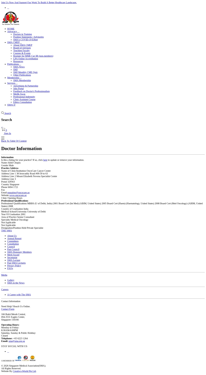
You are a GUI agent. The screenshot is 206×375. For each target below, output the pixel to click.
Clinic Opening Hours (11, 198)
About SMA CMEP (22, 45)
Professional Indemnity (24, 96)
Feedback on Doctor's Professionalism (31, 91)
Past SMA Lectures (16, 263)
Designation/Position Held (13, 228)
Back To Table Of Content (14, 141)
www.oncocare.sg (18, 195)
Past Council (13, 249)
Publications (14, 64)
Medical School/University (14, 211)
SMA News (19, 67)
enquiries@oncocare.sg (18, 192)
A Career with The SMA (19, 294)
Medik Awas (19, 94)
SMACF (11, 105)
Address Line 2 (8, 176)
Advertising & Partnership (25, 86)
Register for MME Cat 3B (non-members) (33, 56)
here (45, 160)
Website (5, 195)
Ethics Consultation (22, 102)
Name (4, 162)
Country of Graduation (12, 209)
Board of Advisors (22, 47)
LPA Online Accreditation (25, 58)
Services (12, 83)
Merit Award (13, 254)
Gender (4, 165)
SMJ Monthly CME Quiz (25, 72)
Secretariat (12, 257)
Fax (3, 190)
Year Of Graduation (10, 214)
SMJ (15, 69)
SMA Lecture (13, 260)
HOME (10, 28)
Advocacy (13, 31)
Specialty (5, 219)
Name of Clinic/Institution (13, 171)
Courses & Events (21, 53)
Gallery (10, 280)
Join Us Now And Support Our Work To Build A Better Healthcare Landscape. (39, 2)
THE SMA (6, 230)
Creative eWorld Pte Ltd (24, 371)
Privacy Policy (14, 265)
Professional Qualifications (14, 203)
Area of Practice (9, 217)
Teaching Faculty (21, 50)
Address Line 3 (8, 179)
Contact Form (7, 309)
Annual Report (14, 238)
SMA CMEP (14, 42)
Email (4, 192)
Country (5, 184)
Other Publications (22, 75)
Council (11, 246)
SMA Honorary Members (19, 252)
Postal (4, 181)
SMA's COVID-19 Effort (25, 39)
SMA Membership (22, 80)
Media (4, 275)
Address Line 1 (8, 173)
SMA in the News (15, 283)
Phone (4, 187)
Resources (18, 61)
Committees (13, 241)
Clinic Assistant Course (24, 99)
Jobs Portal (18, 88)
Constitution (13, 244)
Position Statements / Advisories (28, 37)
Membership (14, 77)
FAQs (10, 268)
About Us (12, 235)
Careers (4, 289)
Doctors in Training (22, 34)
